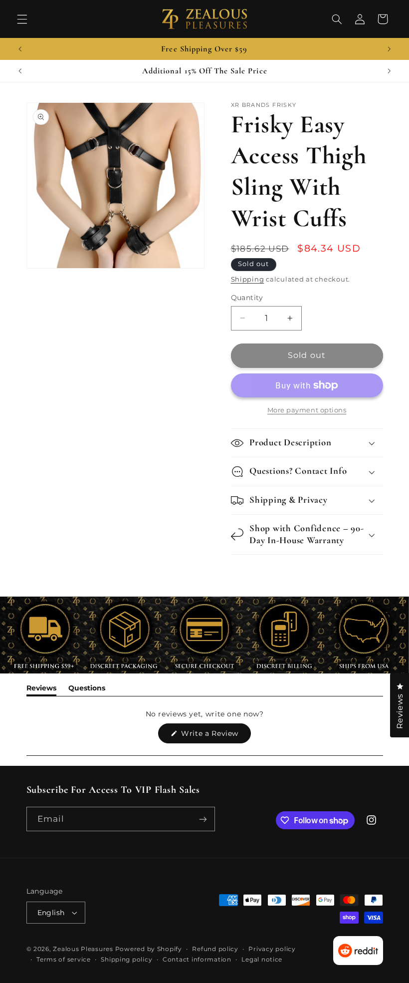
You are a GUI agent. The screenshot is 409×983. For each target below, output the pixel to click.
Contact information (197, 959)
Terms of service (63, 959)
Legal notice (261, 959)
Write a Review (215, 735)
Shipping (247, 279)
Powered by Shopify (148, 949)
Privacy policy (271, 949)
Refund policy (215, 949)
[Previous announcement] (20, 49)
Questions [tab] (86, 689)
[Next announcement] (389, 49)
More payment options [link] (307, 410)
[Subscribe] (202, 819)
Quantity (247, 298)
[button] (21, 18)
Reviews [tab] (41, 689)
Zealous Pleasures (84, 949)
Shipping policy (126, 959)
